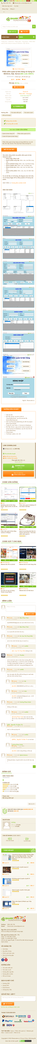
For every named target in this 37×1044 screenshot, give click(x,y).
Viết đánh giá (26, 76)
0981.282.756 (7, 3)
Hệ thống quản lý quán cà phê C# (21, 878)
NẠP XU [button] (13, 31)
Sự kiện (16, 6)
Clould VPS (6, 985)
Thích (15, 618)
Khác (3, 503)
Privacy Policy (24, 1038)
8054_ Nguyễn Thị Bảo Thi (15, 724)
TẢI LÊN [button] (25, 31)
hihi (25, 691)
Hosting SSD (6, 983)
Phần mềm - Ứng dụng (25, 93)
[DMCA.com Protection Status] (25, 1041)
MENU (21, 37)
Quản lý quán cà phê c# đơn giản (21, 890)
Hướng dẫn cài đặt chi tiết (19, 183)
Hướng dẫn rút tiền (8, 974)
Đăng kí (12, 9)
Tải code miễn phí (16, 112)
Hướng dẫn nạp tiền (8, 972)
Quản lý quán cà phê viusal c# (20, 867)
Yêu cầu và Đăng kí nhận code (11, 1007)
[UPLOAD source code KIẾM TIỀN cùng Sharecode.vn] (18, 1)
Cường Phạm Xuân (25, 702)
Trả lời (10, 618)
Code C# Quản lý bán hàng (10, 136)
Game (12, 1031)
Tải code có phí (28, 112)
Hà (25, 681)
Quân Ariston (24, 755)
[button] (18, 467)
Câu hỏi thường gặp (8, 955)
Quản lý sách (9, 1032)
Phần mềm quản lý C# (24, 133)
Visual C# (25, 91)
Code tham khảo (24, 95)
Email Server (6, 987)
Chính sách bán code (8, 953)
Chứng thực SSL (7, 989)
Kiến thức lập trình (7, 6)
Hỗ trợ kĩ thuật (6, 115)
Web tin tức (17, 1032)
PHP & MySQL (6, 562)
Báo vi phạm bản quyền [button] (10, 458)
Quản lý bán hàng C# (8, 133)
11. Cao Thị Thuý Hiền (26, 636)
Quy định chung (7, 951)
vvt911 (26, 646)
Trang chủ (4, 41)
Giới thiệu (5, 949)
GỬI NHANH (8, 1003)
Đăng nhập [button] (5, 9)
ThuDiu (22, 655)
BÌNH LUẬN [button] (30, 614)
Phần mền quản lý (20, 1031)
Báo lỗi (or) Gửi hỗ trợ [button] (10, 456)
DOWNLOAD (19, 106)
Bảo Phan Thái (24, 618)
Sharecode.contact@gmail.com (23, 3)
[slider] (10, 76)
